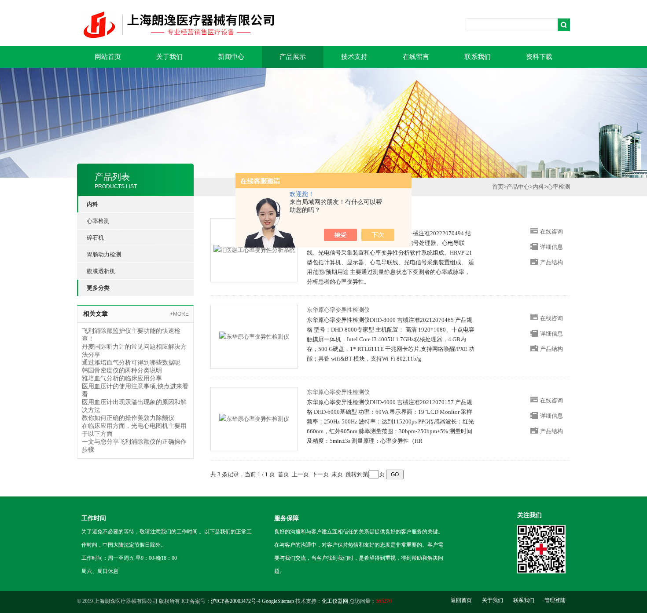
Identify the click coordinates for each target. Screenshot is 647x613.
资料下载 (539, 56)
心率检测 (98, 221)
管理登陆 (555, 600)
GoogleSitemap (278, 601)
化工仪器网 (335, 601)
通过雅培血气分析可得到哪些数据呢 (131, 362)
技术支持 (354, 56)
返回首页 (461, 600)
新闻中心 (231, 56)
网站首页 (108, 56)
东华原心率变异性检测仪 (338, 309)
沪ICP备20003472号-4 (236, 601)
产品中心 (518, 186)
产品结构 (551, 262)
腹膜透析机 (101, 271)
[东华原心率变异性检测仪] (254, 336)
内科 (538, 186)
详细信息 (551, 247)
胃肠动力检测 (104, 254)
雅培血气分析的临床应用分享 (122, 378)
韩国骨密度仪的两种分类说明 (122, 370)
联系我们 (477, 56)
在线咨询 (551, 231)
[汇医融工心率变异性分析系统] (254, 249)
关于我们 (169, 56)
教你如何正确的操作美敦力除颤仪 (128, 418)
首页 (498, 186)
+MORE (179, 314)
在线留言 (416, 56)
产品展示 (292, 56)
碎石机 (95, 237)
